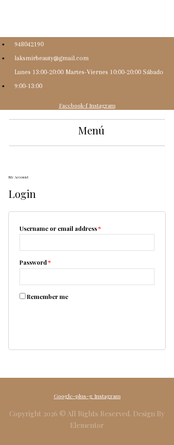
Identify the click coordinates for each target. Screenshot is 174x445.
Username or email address (60, 228)
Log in (37, 309)
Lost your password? (44, 325)
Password (35, 262)
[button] (87, 130)
